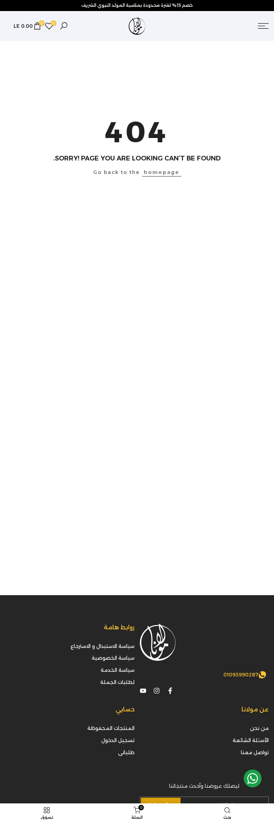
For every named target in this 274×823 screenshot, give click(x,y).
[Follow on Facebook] (170, 690)
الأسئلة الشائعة (251, 740)
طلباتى (126, 752)
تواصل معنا (255, 752)
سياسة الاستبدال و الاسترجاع (103, 646)
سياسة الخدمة (118, 670)
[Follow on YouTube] (143, 690)
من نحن (259, 728)
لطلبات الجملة (117, 682)
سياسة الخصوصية (113, 658)
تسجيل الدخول (118, 740)
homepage (161, 172)
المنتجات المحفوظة (111, 728)
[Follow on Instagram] (156, 690)
